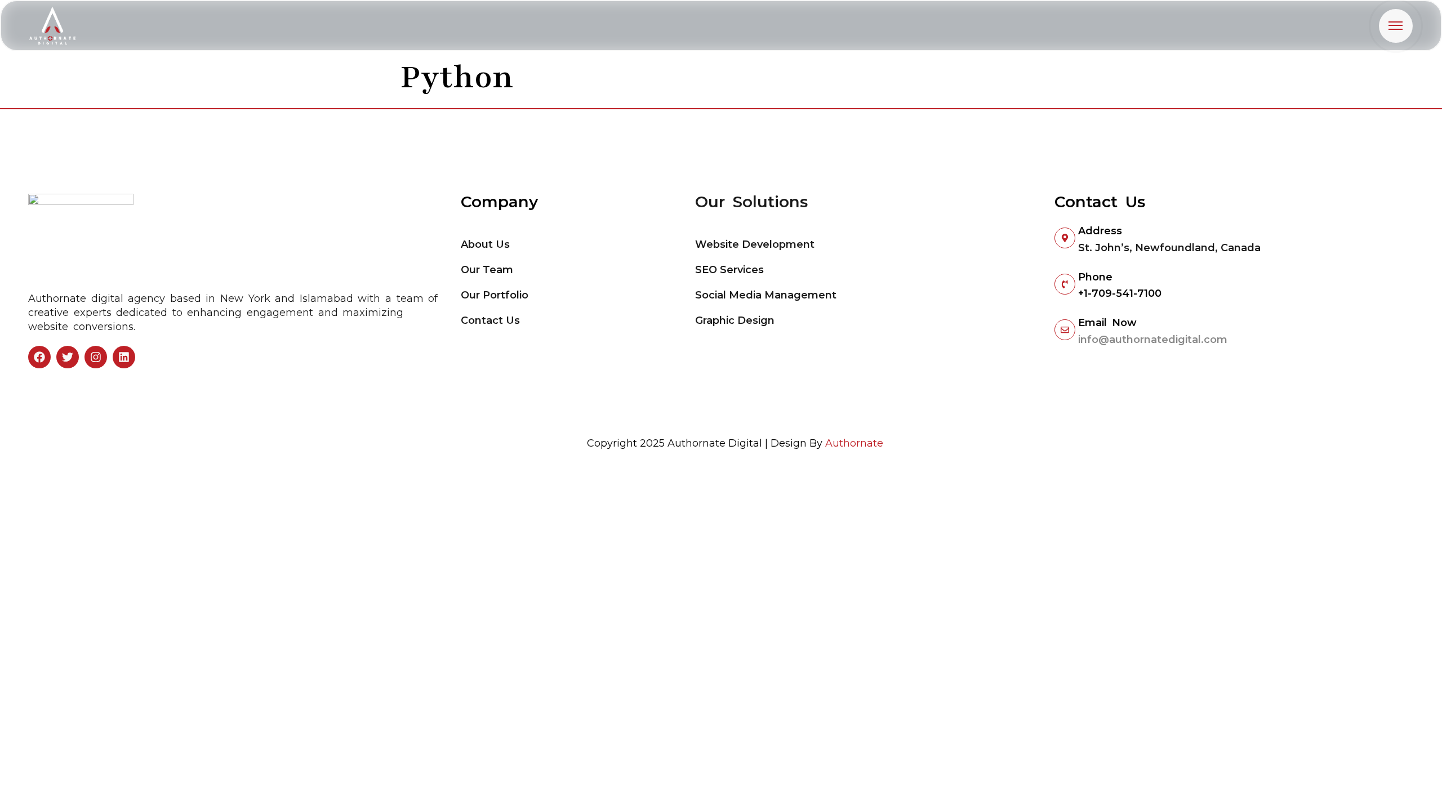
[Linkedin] (124, 357)
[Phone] (1064, 284)
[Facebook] (39, 357)
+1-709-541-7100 (1119, 293)
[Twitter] (67, 357)
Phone (1095, 277)
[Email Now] (1064, 329)
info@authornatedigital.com (1152, 339)
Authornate (854, 443)
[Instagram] (95, 357)
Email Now (1107, 323)
